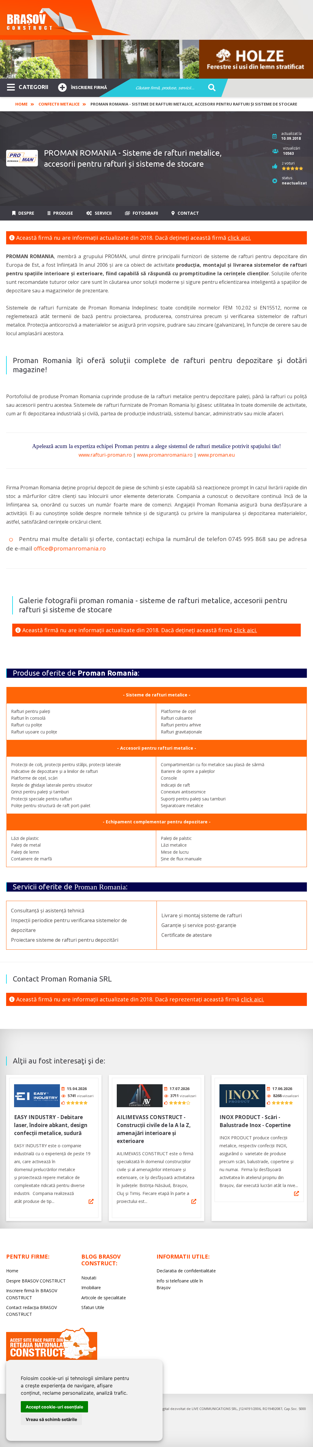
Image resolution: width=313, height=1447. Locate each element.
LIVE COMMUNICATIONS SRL (214, 1408)
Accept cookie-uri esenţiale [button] (54, 1406)
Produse (62, 213)
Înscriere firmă (89, 87)
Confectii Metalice (59, 104)
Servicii (103, 213)
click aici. (239, 237)
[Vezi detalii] (91, 1201)
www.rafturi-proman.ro (105, 454)
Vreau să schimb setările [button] (51, 1419)
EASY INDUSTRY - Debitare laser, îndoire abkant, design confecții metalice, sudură (50, 1125)
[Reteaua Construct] (51, 1359)
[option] (156, 59)
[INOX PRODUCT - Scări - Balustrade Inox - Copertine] (242, 1095)
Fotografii (144, 213)
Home (21, 104)
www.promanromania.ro (165, 454)
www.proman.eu (216, 454)
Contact (187, 213)
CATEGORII (33, 87)
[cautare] (210, 88)
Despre (25, 213)
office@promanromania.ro (70, 548)
